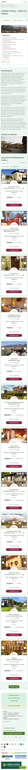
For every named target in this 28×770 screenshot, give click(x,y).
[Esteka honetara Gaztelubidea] (14, 479)
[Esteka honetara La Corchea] (14, 263)
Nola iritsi (6, 59)
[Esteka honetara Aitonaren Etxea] (14, 562)
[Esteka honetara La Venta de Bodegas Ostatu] (14, 392)
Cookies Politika (17, 749)
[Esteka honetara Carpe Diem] (14, 436)
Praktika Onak (14, 700)
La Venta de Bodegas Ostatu (14, 402)
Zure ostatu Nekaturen (14, 698)
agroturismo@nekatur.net (9, 730)
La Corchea (14, 273)
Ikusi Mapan (7, 62)
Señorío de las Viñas (14, 531)
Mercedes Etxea (14, 187)
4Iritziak (4, 182)
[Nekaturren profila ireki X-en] (12, 737)
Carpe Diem (14, 446)
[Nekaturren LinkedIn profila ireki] (19, 737)
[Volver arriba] (25, 750)
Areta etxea (14, 228)
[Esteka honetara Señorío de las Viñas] (14, 521)
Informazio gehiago (14, 201)
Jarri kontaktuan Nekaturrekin (14, 733)
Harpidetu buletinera (14, 695)
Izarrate (14, 658)
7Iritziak (4, 526)
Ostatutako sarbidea (15, 705)
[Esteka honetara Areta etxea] (14, 218)
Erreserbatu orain (14, 205)
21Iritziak (4, 485)
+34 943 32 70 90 (9, 728)
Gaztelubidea (14, 490)
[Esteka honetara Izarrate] (14, 648)
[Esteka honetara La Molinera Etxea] (14, 305)
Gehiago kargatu (14, 686)
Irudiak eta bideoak (17, 20)
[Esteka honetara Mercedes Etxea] (14, 176)
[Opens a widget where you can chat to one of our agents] (23, 767)
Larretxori (14, 359)
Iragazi (4, 163)
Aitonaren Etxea (14, 573)
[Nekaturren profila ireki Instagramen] (4, 737)
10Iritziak (4, 223)
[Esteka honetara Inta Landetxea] (14, 604)
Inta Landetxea (14, 614)
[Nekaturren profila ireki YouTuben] (16, 737)
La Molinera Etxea (14, 315)
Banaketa (14, 194)
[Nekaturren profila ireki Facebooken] (8, 737)
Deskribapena (6, 20)
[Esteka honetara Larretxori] (14, 348)
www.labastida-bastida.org (9, 49)
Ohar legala (10, 749)
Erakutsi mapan (18, 188)
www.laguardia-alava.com (8, 42)
